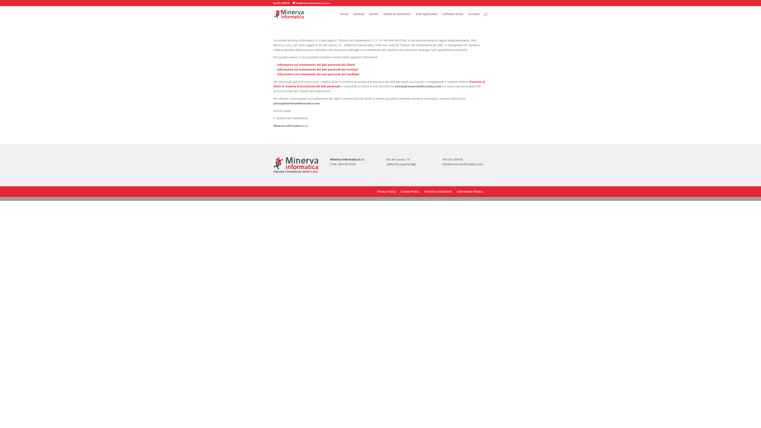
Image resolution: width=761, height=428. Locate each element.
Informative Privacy (470, 191)
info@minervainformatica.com (463, 164)
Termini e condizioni (438, 191)
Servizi (373, 14)
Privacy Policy (386, 191)
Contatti (474, 14)
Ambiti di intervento (397, 14)
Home (344, 14)
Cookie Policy (410, 191)
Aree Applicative (427, 14)
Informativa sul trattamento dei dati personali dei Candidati (318, 74)
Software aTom (453, 14)
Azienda (359, 14)
